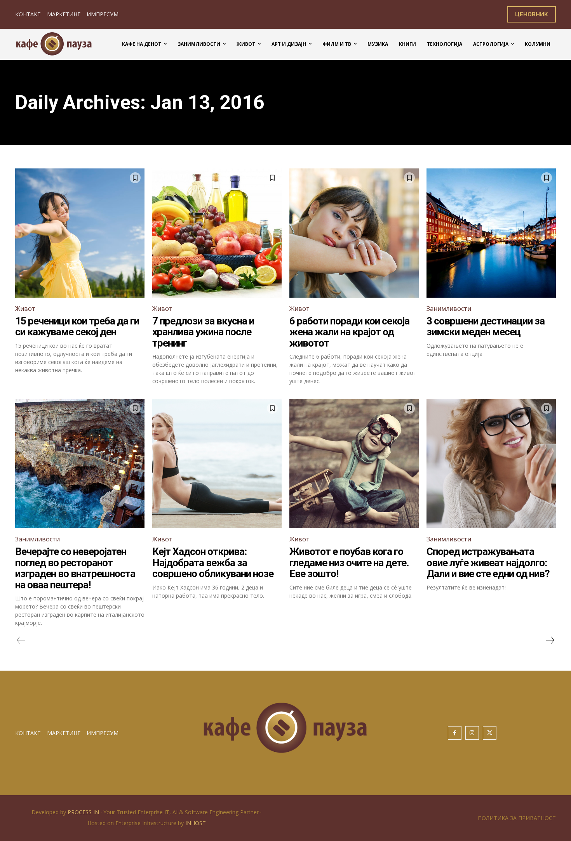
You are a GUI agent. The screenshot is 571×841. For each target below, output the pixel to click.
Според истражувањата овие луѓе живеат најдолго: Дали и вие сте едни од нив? (488, 562)
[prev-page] (21, 640)
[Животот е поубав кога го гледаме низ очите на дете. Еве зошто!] (354, 463)
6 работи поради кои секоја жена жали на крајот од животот (349, 332)
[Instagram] (472, 733)
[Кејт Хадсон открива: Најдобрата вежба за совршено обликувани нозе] (217, 463)
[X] (489, 733)
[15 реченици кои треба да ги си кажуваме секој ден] (79, 233)
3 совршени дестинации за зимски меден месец (486, 326)
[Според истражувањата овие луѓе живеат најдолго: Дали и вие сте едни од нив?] (491, 463)
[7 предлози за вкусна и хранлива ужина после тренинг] (217, 233)
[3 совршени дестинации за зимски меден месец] (491, 233)
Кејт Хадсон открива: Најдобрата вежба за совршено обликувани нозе (212, 562)
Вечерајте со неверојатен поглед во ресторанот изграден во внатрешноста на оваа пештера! (75, 568)
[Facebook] (454, 733)
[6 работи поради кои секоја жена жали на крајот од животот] (354, 233)
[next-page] (549, 640)
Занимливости (449, 308)
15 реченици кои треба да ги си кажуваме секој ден (77, 326)
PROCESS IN (84, 812)
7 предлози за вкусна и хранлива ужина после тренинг (203, 332)
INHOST (195, 823)
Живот (25, 308)
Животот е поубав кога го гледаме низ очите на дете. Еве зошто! (349, 562)
